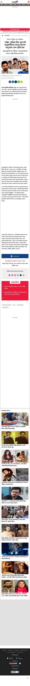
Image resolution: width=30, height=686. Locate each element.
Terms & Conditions (11, 652)
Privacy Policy (20, 652)
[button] (10, 82)
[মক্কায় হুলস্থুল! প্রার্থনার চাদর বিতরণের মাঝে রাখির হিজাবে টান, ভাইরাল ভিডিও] (15, 511)
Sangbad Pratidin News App (15, 261)
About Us (4, 650)
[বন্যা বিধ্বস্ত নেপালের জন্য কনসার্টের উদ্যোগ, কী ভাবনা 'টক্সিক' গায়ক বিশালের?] (15, 474)
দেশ (19, 4)
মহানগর (10, 4)
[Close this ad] (28, 678)
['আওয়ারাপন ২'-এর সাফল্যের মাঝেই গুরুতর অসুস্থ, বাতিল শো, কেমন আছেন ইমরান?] (15, 493)
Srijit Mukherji (20, 305)
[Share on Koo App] (21, 83)
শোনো (5, 4)
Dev (14, 305)
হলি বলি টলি (7, 35)
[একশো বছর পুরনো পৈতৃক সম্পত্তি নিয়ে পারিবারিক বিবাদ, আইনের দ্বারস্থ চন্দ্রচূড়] (15, 419)
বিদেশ (23, 4)
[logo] (15, 2)
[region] (15, 17)
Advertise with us (23, 650)
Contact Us (10, 650)
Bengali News (5, 307)
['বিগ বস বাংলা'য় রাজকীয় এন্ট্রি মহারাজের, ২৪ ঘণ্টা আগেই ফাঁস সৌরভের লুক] (15, 437)
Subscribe (16, 650)
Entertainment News (7, 305)
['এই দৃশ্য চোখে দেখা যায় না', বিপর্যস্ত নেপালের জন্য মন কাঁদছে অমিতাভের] (15, 549)
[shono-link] (28, 2)
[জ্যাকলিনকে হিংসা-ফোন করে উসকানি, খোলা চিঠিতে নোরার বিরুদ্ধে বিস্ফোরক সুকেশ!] (15, 456)
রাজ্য (15, 4)
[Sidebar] (1, 2)
